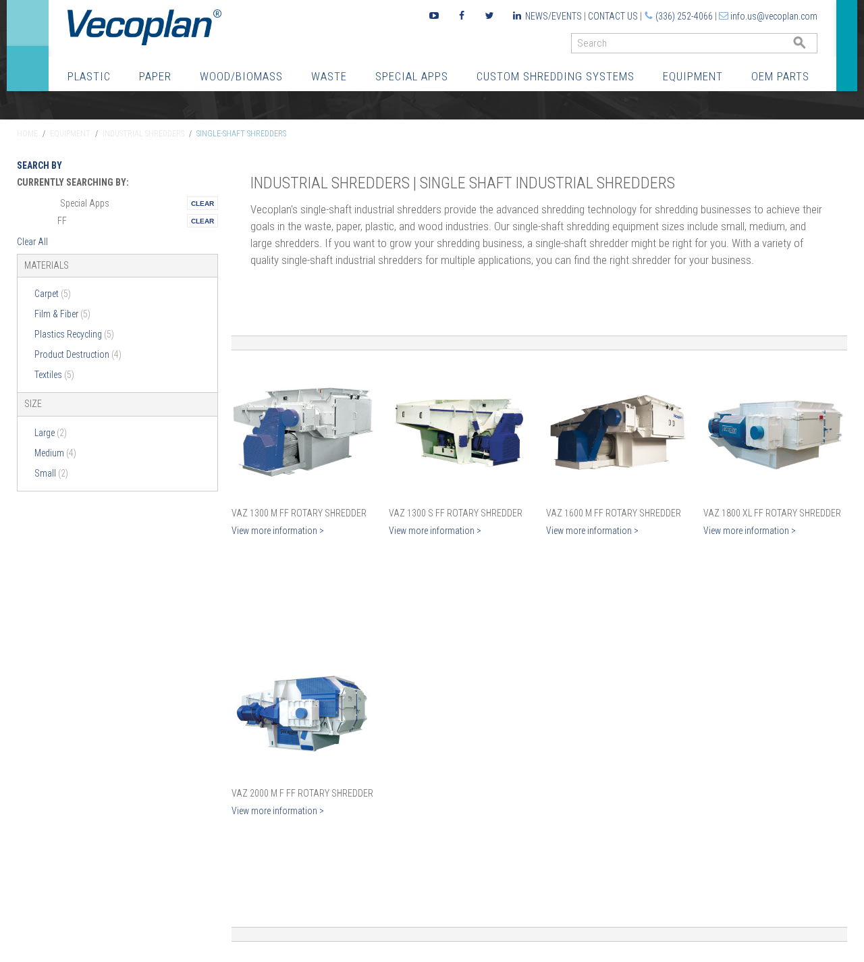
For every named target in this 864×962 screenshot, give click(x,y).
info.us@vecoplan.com (773, 16)
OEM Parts (780, 76)
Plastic (89, 76)
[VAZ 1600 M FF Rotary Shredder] (618, 432)
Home (27, 133)
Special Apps (411, 76)
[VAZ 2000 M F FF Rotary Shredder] (303, 712)
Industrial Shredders (143, 133)
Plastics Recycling (74, 334)
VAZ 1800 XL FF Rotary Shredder (772, 513)
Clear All (32, 241)
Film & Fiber (62, 314)
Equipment (693, 76)
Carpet (52, 293)
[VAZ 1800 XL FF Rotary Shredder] (775, 432)
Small (51, 473)
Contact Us (613, 16)
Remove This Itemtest (202, 203)
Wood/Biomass (241, 76)
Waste (329, 76)
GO (812, 46)
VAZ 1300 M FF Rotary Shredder (299, 513)
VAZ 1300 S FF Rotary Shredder (455, 513)
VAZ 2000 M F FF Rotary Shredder (302, 793)
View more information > (278, 530)
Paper (155, 76)
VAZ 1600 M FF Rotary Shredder (613, 513)
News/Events (553, 16)
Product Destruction (78, 354)
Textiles (54, 374)
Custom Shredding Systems (555, 76)
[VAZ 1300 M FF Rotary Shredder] (303, 432)
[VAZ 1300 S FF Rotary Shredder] (461, 432)
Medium (55, 453)
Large (50, 432)
